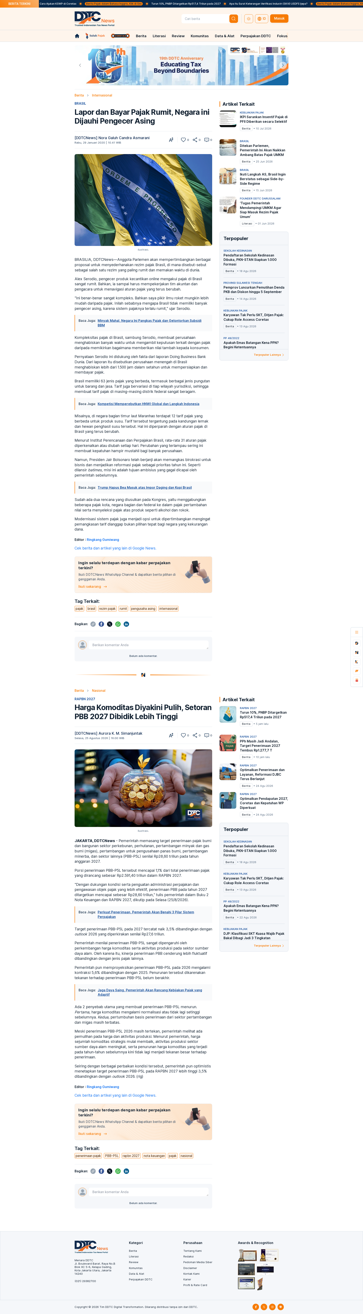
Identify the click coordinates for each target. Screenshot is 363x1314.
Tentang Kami (192, 1250)
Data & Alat (224, 36)
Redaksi (188, 1256)
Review (178, 36)
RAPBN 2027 (85, 699)
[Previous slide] (80, 65)
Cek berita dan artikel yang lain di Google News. (115, 548)
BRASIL (80, 104)
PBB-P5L (112, 1156)
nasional (186, 1156)
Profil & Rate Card (195, 1285)
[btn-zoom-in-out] (171, 140)
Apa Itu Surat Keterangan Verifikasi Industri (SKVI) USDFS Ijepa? (221, 3)
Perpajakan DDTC (256, 36)
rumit (123, 609)
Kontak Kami (191, 1273)
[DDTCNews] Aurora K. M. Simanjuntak (108, 733)
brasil (91, 609)
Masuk (279, 18)
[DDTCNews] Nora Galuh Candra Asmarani (112, 138)
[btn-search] (233, 19)
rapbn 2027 (131, 1156)
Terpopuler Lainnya (267, 354)
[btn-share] (195, 140)
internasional (168, 609)
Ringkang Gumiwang (103, 540)
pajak (79, 609)
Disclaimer (190, 1268)
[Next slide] (283, 65)
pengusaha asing (143, 609)
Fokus (282, 36)
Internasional (102, 95)
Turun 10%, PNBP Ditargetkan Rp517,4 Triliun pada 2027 (139, 3)
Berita (141, 36)
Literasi (159, 36)
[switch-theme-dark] (248, 18)
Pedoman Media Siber (197, 1262)
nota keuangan (154, 1156)
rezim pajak (107, 609)
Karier (187, 1279)
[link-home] (77, 35)
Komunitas (200, 36)
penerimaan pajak (88, 1156)
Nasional (98, 691)
